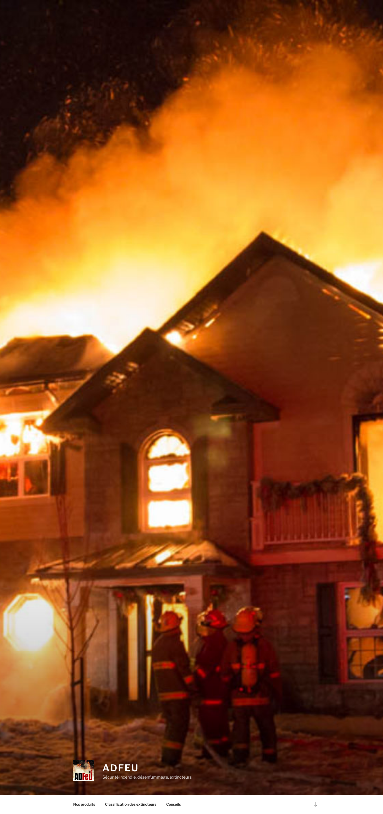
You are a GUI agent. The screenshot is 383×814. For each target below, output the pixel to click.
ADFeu (120, 768)
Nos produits (84, 804)
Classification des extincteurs (130, 804)
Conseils (173, 804)
